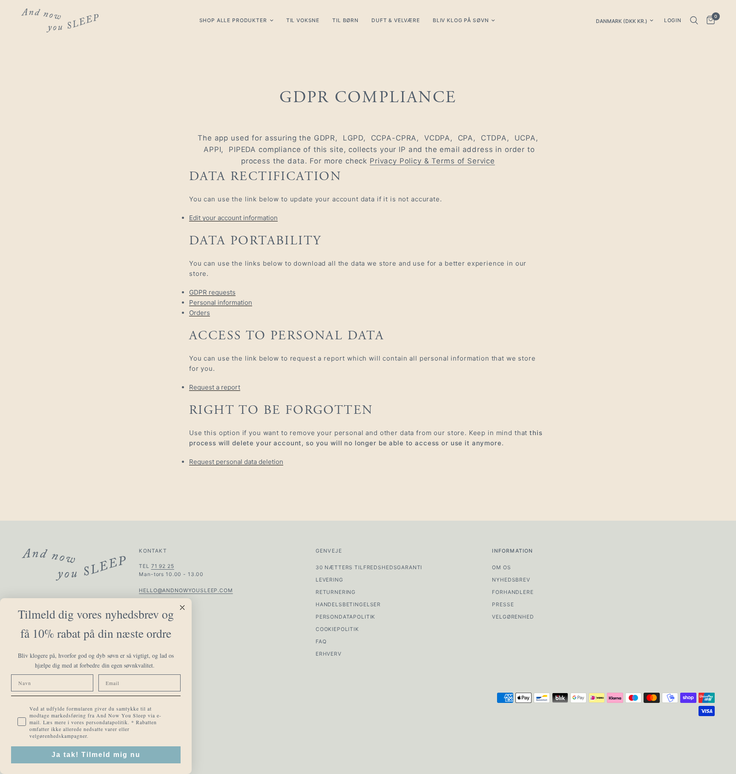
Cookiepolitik (337, 629)
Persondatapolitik (345, 616)
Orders (199, 313)
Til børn (345, 20)
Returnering (336, 592)
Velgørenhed (513, 616)
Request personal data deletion (236, 462)
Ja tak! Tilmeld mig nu (96, 754)
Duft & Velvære (395, 20)
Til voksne (303, 20)
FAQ (321, 641)
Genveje (329, 550)
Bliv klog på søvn (461, 20)
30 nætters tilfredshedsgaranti (369, 567)
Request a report (214, 387)
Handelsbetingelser (348, 604)
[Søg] (694, 20)
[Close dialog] (182, 607)
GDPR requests (212, 292)
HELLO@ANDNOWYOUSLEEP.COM (186, 590)
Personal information (220, 302)
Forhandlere (512, 592)
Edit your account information (233, 218)
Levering (329, 579)
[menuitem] (236, 20)
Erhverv (329, 654)
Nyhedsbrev (511, 579)
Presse (503, 604)
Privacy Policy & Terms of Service (432, 161)
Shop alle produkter (233, 20)
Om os (501, 567)
